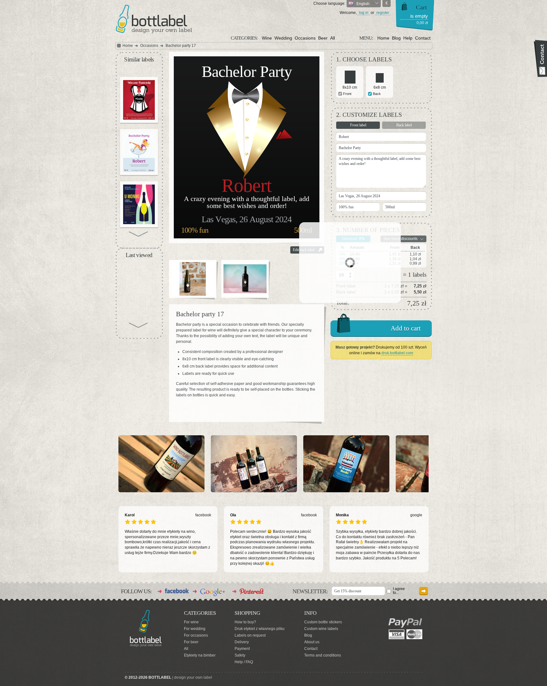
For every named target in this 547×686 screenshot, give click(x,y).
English (362, 4)
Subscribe (423, 591)
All (332, 38)
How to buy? (245, 622)
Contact (423, 38)
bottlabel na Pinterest (252, 591)
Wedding (283, 38)
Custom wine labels (321, 628)
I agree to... (399, 591)
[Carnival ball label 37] (139, 204)
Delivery (242, 642)
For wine (191, 622)
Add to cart (406, 328)
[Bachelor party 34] (139, 152)
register (382, 12)
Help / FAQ (244, 662)
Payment (242, 648)
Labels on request (250, 635)
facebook (203, 515)
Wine (267, 38)
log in (363, 12)
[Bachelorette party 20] (139, 100)
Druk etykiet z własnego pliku (260, 628)
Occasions (305, 38)
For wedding (194, 628)
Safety (240, 655)
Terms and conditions (322, 655)
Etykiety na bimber (200, 655)
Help (407, 38)
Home (383, 38)
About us (311, 642)
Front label (358, 125)
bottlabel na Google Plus (212, 592)
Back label (404, 125)
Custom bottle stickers (323, 622)
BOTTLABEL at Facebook (177, 590)
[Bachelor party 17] (192, 279)
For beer (191, 642)
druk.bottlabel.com (397, 353)
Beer (323, 38)
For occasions (196, 635)
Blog (396, 38)
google (416, 515)
